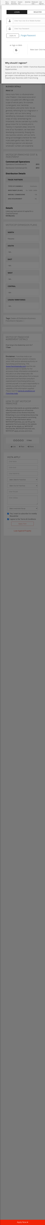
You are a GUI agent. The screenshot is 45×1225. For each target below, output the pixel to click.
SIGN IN (13, 35)
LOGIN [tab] (17, 12)
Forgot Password (28, 35)
